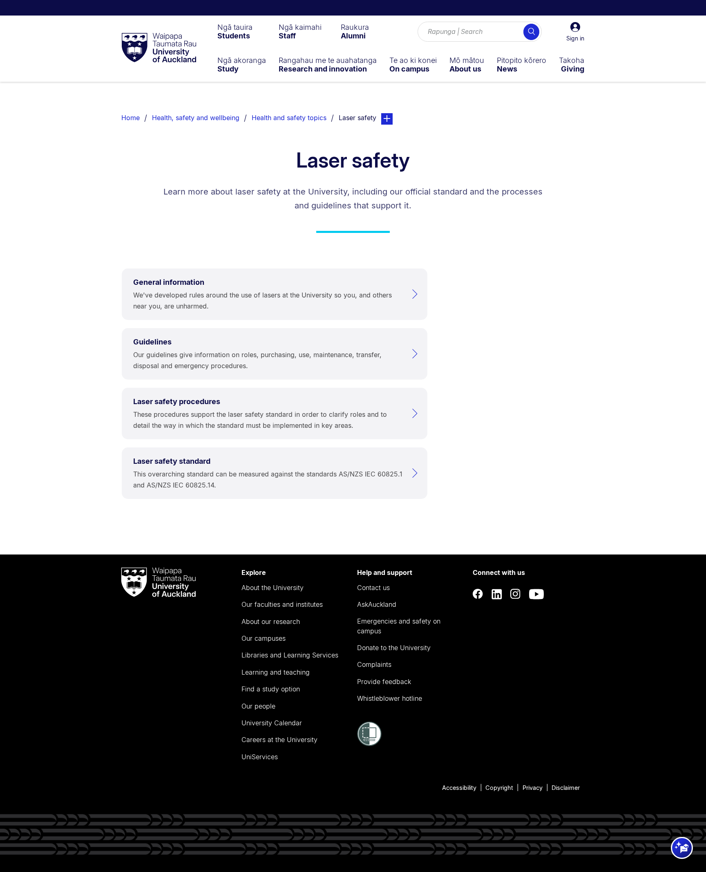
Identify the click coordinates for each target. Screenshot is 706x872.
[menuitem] (234, 31)
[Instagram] (515, 593)
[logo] (159, 48)
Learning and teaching (275, 672)
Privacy (533, 787)
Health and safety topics (289, 118)
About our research (270, 621)
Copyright (499, 787)
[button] (575, 32)
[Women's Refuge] (369, 744)
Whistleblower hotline (389, 698)
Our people (258, 706)
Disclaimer (566, 787)
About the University (272, 588)
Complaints (374, 664)
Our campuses (263, 638)
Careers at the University (279, 740)
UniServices (259, 757)
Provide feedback (384, 681)
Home (130, 118)
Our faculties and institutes (282, 604)
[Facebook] (478, 593)
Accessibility (459, 787)
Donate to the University (394, 648)
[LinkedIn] (497, 593)
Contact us (373, 588)
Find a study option (270, 689)
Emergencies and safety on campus (398, 626)
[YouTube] (536, 593)
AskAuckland (376, 604)
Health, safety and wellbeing (195, 118)
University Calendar (271, 723)
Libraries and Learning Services (289, 655)
